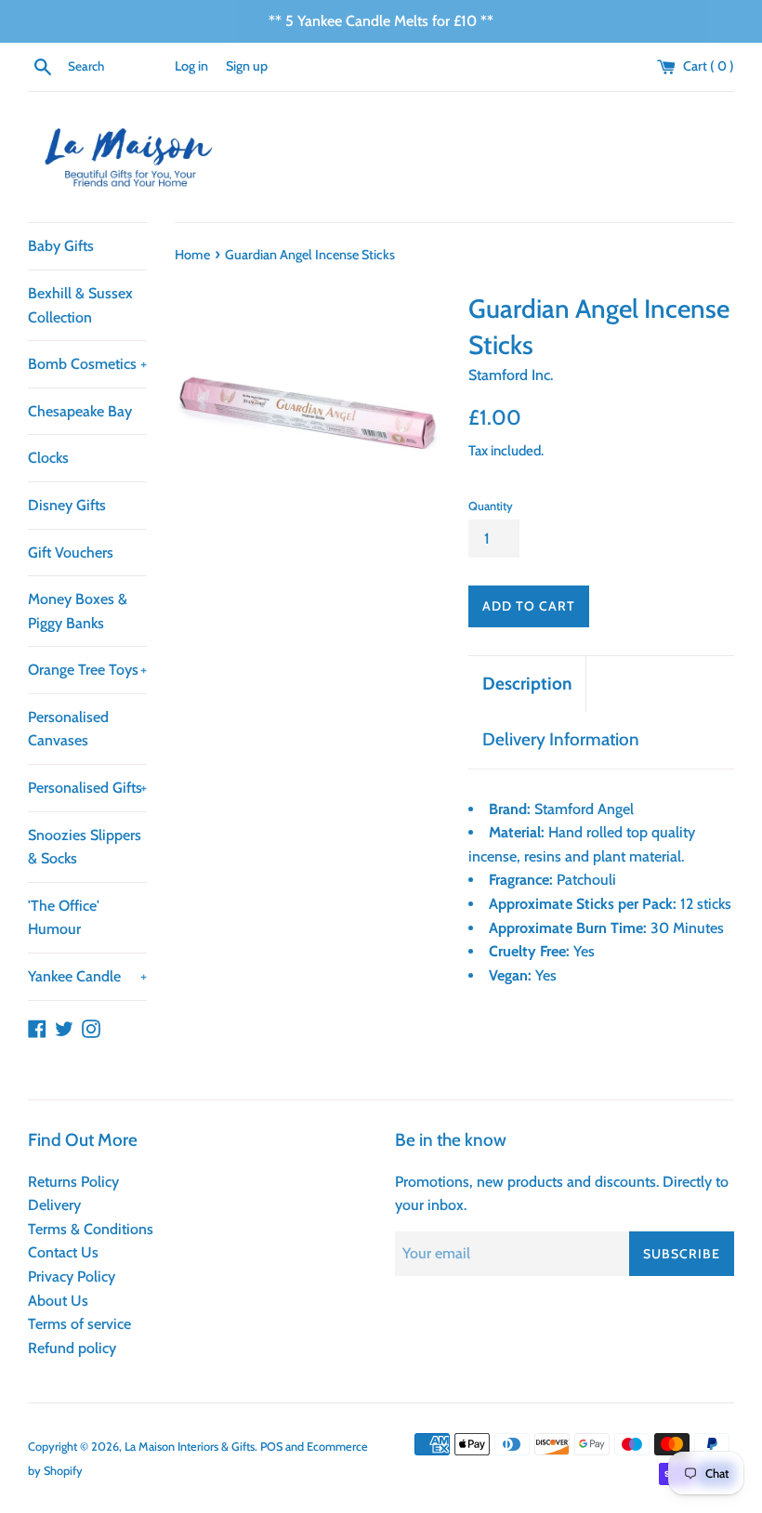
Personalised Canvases (68, 729)
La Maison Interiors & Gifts (190, 1447)
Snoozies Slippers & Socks (84, 847)
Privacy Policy (71, 1276)
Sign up (247, 66)
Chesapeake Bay (80, 411)
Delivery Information (560, 739)
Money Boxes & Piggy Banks (77, 611)
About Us (58, 1300)
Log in (191, 66)
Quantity (490, 506)
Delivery (54, 1205)
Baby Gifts (61, 246)
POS (271, 1447)
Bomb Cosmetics (87, 364)
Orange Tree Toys (87, 669)
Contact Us (63, 1252)
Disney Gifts (67, 505)
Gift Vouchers (70, 552)
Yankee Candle (87, 976)
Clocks (48, 458)
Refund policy (72, 1348)
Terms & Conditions (90, 1229)
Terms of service (79, 1324)
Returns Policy (73, 1182)
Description (527, 683)
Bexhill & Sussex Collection (80, 305)
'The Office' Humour (63, 918)
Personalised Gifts (87, 787)
